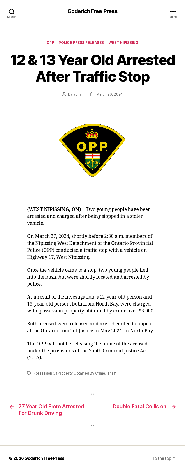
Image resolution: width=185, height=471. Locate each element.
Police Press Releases (81, 43)
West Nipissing (124, 43)
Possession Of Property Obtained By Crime (69, 373)
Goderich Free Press (92, 11)
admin (78, 94)
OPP (50, 43)
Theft (111, 373)
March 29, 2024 (109, 94)
